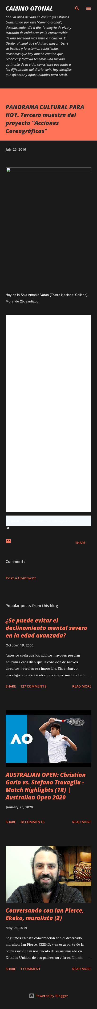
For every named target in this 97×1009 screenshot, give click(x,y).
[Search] (77, 8)
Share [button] (80, 542)
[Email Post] (8, 542)
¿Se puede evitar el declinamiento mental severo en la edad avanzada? (46, 627)
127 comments (33, 686)
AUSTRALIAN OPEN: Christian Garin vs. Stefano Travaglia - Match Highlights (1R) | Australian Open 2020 (46, 786)
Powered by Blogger (51, 996)
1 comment (30, 969)
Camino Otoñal (29, 8)
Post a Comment (21, 578)
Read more (81, 686)
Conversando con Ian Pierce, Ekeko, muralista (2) (45, 914)
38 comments (32, 822)
